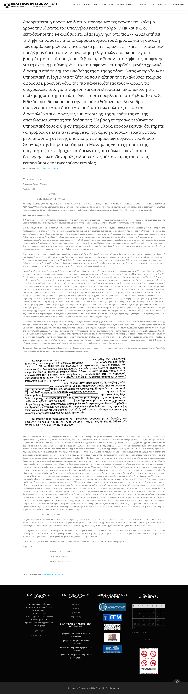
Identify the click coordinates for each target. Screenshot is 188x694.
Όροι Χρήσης (39, 630)
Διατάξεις (46, 574)
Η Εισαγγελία (90, 5)
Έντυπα (144, 5)
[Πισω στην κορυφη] (177, 682)
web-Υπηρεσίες (160, 5)
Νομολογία (107, 5)
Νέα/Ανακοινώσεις (126, 5)
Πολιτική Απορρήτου (39, 635)
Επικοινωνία (178, 5)
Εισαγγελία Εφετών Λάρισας (34, 3)
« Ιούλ (147, 639)
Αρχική (76, 5)
